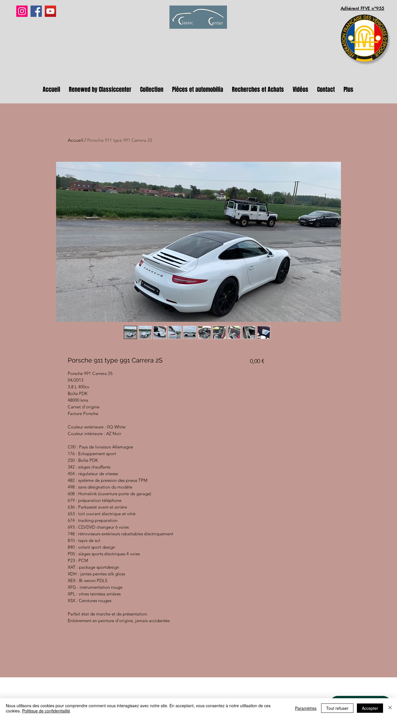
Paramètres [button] (305, 708)
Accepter (370, 708)
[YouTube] (50, 11)
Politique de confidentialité (46, 711)
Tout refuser (337, 708)
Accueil (75, 140)
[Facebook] (36, 11)
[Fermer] (390, 708)
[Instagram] (22, 11)
